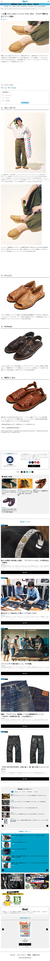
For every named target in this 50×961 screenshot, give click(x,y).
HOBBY (14, 6)
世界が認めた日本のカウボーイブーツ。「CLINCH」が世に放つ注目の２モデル (24, 807)
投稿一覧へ (34, 466)
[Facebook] (27, 472)
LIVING (18, 6)
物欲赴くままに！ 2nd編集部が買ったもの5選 (40, 491)
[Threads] (24, 472)
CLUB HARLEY (29, 791)
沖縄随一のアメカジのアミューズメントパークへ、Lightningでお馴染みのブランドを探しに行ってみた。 (28, 795)
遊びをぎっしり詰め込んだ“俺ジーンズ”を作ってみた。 (19, 613)
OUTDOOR (30, 6)
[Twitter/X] (22, 472)
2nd (6, 8)
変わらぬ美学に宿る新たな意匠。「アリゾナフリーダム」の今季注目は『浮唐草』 (25, 561)
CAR (10, 6)
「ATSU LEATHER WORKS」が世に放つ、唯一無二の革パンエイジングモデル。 (25, 768)
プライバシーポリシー (21, 954)
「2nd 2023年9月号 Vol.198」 (12, 427)
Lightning (2, 525)
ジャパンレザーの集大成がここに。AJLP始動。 (17, 664)
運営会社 (29, 954)
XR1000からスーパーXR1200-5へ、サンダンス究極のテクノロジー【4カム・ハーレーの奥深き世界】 (28, 801)
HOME (2, 8)
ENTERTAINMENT (42, 6)
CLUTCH (23, 791)
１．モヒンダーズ (6, 95)
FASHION (6, 6)
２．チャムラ (5, 97)
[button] (3, 826)
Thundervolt (35, 791)
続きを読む (25, 572)
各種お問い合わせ (36, 954)
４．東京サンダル (6, 103)
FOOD (35, 6)
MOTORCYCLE (24, 6)
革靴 (12, 84)
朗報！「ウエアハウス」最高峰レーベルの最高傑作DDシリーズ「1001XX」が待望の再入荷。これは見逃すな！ (22, 715)
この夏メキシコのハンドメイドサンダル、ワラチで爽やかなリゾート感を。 (21, 8)
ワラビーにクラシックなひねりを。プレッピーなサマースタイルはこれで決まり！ (9, 492)
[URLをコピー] (32, 472)
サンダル (6, 84)
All (12, 791)
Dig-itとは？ (12, 954)
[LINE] (30, 472)
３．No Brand (6, 100)
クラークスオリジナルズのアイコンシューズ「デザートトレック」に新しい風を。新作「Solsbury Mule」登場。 (25, 493)
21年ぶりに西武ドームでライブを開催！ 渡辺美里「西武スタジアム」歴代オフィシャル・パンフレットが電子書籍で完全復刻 (29, 821)
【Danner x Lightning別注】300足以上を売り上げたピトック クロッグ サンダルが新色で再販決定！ (9, 510)
